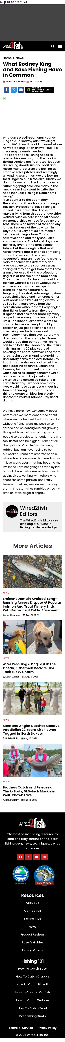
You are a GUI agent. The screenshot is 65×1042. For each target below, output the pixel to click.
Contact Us (32, 911)
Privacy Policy (47, 1028)
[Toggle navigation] (60, 45)
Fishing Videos (32, 950)
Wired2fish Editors (33, 511)
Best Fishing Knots (32, 1016)
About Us (32, 903)
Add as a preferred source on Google (41, 90)
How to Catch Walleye (32, 1000)
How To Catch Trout (32, 1008)
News (20, 58)
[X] (28, 857)
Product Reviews (33, 934)
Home (7, 58)
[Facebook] (20, 857)
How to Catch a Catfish (32, 992)
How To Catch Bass (32, 969)
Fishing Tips (32, 919)
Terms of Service (20, 1028)
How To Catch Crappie (32, 976)
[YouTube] (36, 857)
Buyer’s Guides (32, 942)
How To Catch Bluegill (32, 984)
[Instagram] (44, 857)
